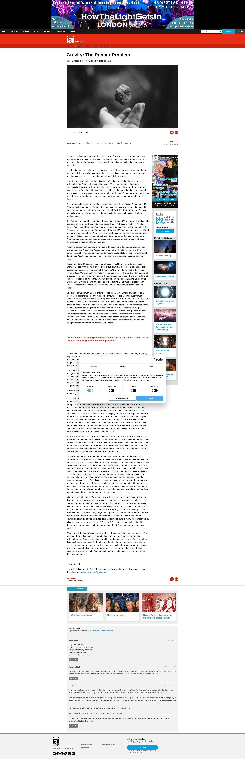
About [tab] (151, 366)
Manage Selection (122, 398)
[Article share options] (172, 132)
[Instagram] (62, 753)
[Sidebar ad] (165, 181)
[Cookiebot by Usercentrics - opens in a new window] (155, 359)
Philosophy (78, 46)
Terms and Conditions (109, 745)
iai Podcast (61, 31)
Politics (93, 46)
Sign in (71, 631)
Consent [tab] (94, 366)
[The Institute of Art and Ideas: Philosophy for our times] (3, 31)
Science (86, 46)
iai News (26, 31)
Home (69, 46)
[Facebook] (58, 753)
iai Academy (47, 31)
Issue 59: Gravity (163, 255)
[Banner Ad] (122, 14)
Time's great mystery (116, 615)
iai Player (14, 31)
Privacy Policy (86, 745)
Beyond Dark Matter (165, 276)
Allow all (150, 398)
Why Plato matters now (81, 615)
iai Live (36, 31)
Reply (72, 659)
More (72, 31)
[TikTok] (69, 753)
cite (176, 132)
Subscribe (228, 31)
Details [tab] (122, 366)
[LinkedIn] (54, 753)
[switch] (111, 390)
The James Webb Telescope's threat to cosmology (164, 327)
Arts (99, 46)
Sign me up (165, 231)
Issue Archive (108, 46)
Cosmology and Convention (95, 572)
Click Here (142, 747)
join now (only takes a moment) (102, 631)
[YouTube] (73, 753)
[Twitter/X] (65, 753)
